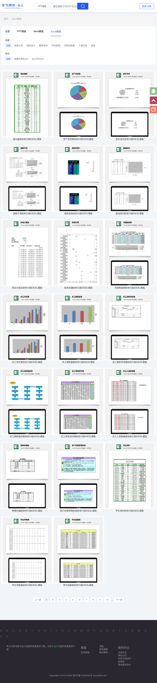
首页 (6, 18)
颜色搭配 (103, 649)
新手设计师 (54, 646)
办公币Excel (38, 58)
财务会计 (31, 45)
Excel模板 (17, 18)
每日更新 (103, 652)
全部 (7, 31)
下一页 (119, 599)
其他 (93, 45)
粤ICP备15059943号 (82, 675)
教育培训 (43, 45)
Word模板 (39, 31)
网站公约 (122, 655)
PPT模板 (21, 31)
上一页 (38, 599)
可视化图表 (69, 45)
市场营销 (56, 45)
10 (107, 599)
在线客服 (85, 652)
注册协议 (122, 652)
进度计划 (18, 45)
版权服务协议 (124, 664)
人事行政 (82, 45)
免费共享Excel (21, 58)
